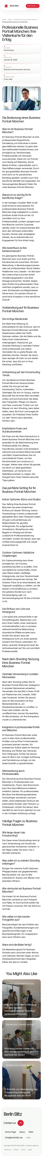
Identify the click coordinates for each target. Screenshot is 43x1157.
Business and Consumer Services (25, 19)
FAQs (31, 1132)
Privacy (16, 1150)
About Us (8, 1150)
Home (4, 19)
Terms (23, 1150)
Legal (30, 1150)
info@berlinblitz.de (13, 1137)
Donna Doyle (9, 50)
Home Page (10, 1132)
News (10, 19)
